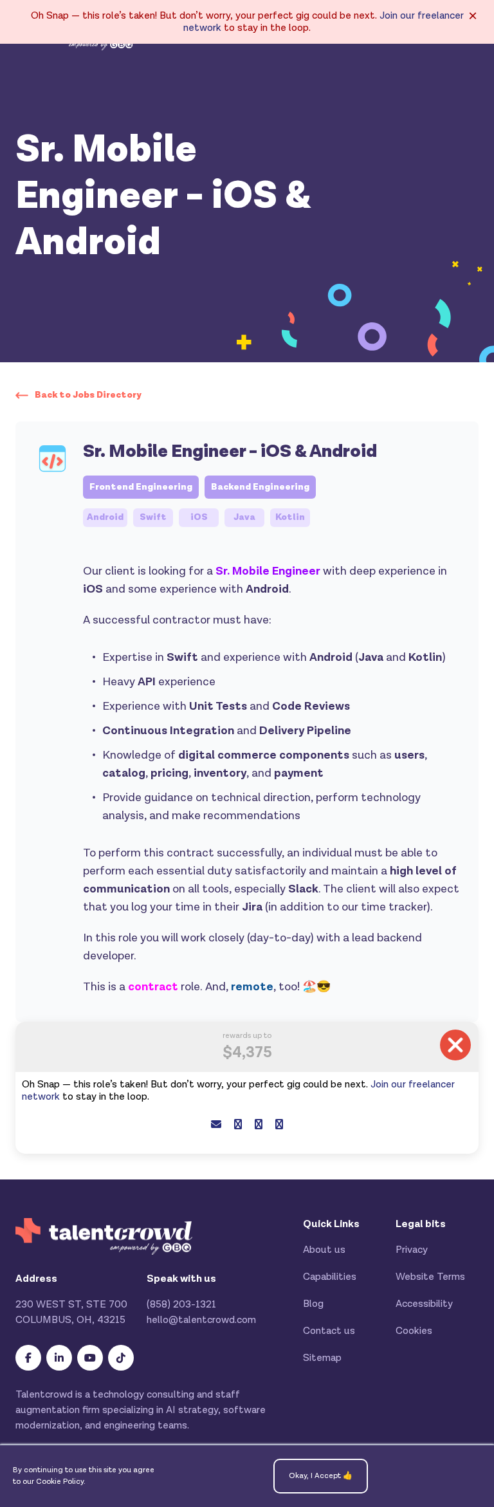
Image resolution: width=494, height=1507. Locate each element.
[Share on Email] (216, 1125)
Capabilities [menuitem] (329, 1277)
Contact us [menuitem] (329, 1331)
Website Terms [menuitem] (430, 1277)
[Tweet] (258, 1125)
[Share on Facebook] (238, 1125)
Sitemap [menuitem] (322, 1358)
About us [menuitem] (324, 1250)
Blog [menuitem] (313, 1304)
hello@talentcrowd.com (201, 1320)
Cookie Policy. (61, 1481)
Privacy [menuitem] (412, 1250)
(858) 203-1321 (181, 1304)
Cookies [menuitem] (414, 1331)
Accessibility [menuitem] (424, 1304)
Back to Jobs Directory (88, 395)
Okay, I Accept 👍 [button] (320, 1476)
